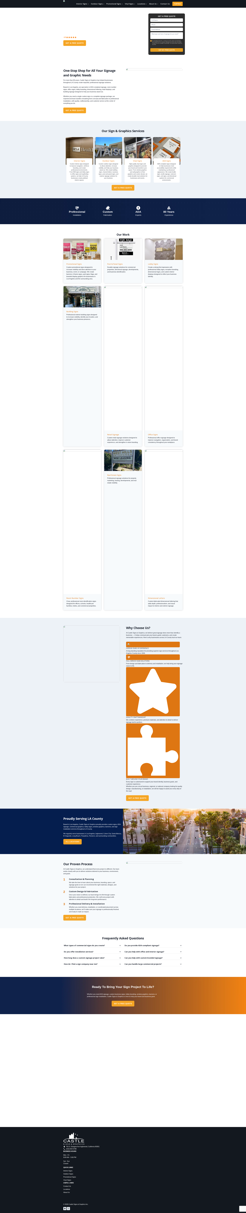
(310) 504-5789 (177, 4)
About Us (66, 1192)
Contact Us (165, 4)
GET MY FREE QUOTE (167, 50)
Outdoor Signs (68, 1174)
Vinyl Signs (67, 1180)
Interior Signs (67, 1171)
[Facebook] (64, 1208)
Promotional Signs (69, 1177)
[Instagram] (68, 1208)
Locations (66, 1189)
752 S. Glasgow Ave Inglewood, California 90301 (82, 1146)
